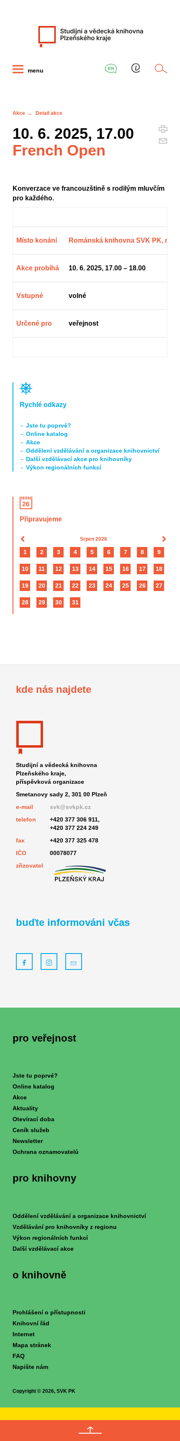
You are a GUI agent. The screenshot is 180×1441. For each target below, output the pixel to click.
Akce (19, 113)
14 (92, 568)
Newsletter (28, 1141)
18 (159, 568)
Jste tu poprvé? (48, 425)
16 (125, 568)
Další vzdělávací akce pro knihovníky (79, 459)
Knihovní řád (31, 1323)
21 (58, 585)
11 (42, 568)
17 (142, 568)
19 (25, 585)
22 (75, 585)
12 (58, 568)
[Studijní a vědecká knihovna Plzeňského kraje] (90, 36)
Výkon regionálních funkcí (63, 467)
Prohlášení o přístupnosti (49, 1312)
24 (108, 585)
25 (125, 585)
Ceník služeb (31, 1130)
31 (75, 602)
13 (75, 568)
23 (92, 585)
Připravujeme (41, 519)
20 (42, 585)
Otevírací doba (33, 1119)
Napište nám (30, 1366)
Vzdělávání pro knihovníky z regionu (65, 1226)
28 (25, 602)
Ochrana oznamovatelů (46, 1151)
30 (58, 602)
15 (108, 568)
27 (159, 585)
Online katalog (47, 433)
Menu (35, 70)
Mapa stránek (32, 1345)
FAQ (19, 1356)
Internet (24, 1334)
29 (42, 602)
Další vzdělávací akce (43, 1248)
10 (25, 568)
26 (142, 585)
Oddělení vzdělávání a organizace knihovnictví (92, 450)
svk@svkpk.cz (70, 806)
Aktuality (25, 1108)
